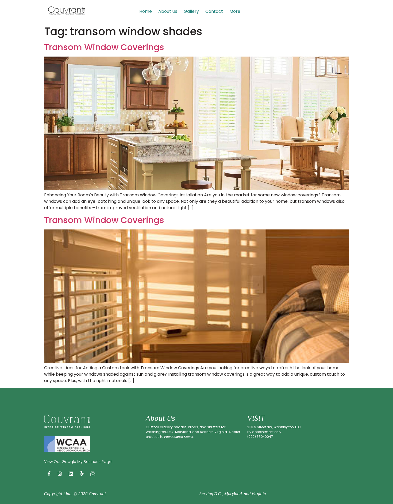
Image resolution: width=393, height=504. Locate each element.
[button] (236, 11)
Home (145, 11)
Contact (214, 11)
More (234, 11)
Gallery (191, 11)
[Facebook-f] (49, 473)
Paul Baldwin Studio (178, 437)
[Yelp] (82, 473)
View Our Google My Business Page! (78, 461)
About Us (167, 11)
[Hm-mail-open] (93, 473)
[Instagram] (60, 473)
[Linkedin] (71, 473)
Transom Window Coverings (104, 47)
